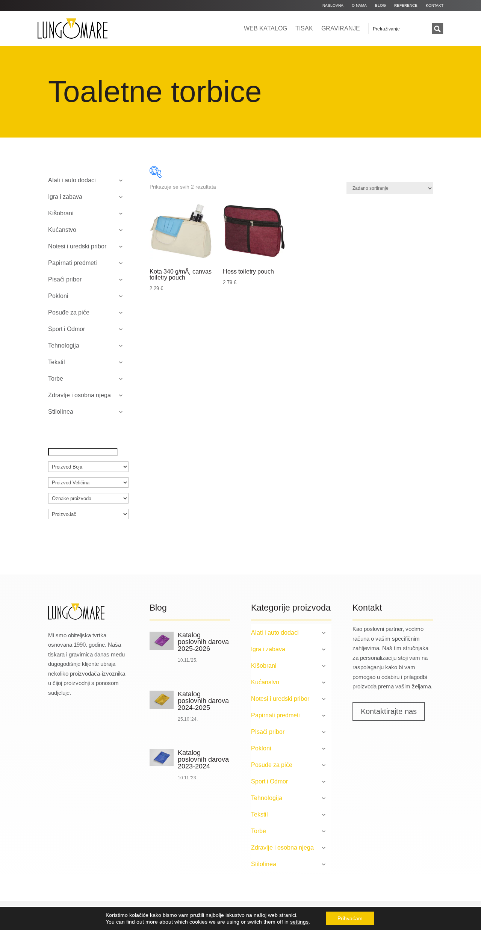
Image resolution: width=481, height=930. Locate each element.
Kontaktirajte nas (389, 711)
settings (299, 922)
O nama (359, 5)
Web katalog (265, 28)
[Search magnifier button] (437, 29)
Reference (405, 5)
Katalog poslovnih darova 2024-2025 (203, 700)
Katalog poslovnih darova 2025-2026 (203, 641)
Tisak (304, 28)
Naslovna (332, 5)
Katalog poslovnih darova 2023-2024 (203, 759)
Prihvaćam (350, 918)
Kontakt (434, 5)
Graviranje (340, 28)
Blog (380, 5)
